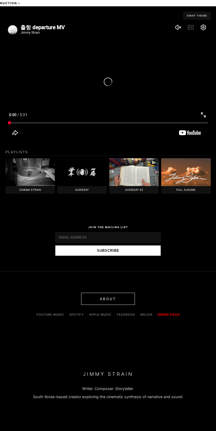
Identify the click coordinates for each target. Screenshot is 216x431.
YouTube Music (50, 314)
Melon (146, 314)
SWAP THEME (197, 15)
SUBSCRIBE (108, 251)
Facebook (126, 314)
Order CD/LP (169, 314)
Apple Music (100, 314)
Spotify (76, 314)
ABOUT (108, 299)
